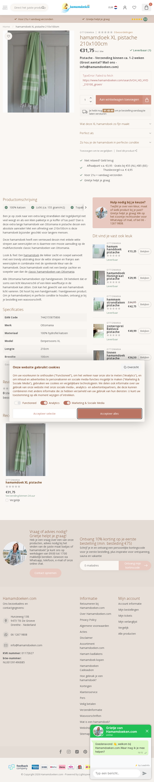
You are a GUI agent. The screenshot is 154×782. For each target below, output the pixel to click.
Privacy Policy (88, 620)
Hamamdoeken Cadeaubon (89, 668)
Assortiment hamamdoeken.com (92, 646)
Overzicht (133, 367)
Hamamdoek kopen (92, 660)
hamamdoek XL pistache (24, 482)
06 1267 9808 (19, 634)
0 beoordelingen (123, 32)
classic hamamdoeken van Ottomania (51, 271)
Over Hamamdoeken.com (95, 614)
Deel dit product (125, 150)
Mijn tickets (125, 615)
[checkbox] (25, 403)
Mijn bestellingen (128, 609)
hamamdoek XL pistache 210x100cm (37, 26)
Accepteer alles (109, 413)
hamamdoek (31, 255)
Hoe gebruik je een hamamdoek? (91, 678)
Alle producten (127, 633)
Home (6, 26)
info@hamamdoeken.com (26, 645)
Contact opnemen (46, 573)
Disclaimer (86, 637)
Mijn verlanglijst (127, 621)
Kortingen (86, 686)
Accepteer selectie (44, 413)
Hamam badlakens (91, 654)
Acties (83, 632)
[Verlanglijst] (134, 7)
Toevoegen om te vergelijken (96, 150)
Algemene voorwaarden (94, 626)
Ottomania (87, 32)
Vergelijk (15, 500)
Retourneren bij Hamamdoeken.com (92, 606)
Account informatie (130, 603)
